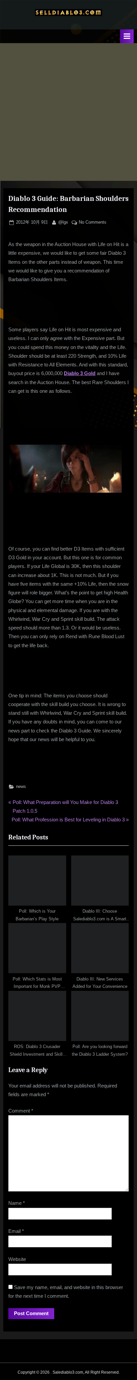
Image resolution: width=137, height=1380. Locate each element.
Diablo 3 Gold (79, 373)
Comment (20, 1111)
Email (16, 1231)
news (21, 786)
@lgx (63, 222)
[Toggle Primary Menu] (127, 36)
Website (17, 1259)
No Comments (92, 222)
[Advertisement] (68, 112)
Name (16, 1203)
